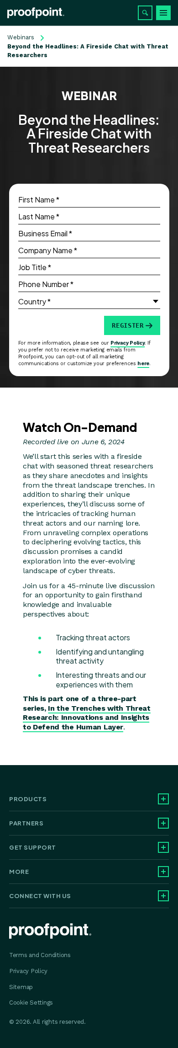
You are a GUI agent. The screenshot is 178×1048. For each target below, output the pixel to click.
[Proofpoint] (35, 13)
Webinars (20, 37)
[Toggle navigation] (163, 12)
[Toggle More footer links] (163, 871)
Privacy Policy (127, 343)
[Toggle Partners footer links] (163, 823)
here (143, 364)
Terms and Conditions (40, 955)
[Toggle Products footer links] (163, 799)
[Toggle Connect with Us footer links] (163, 896)
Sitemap (21, 987)
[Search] (145, 12)
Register (127, 325)
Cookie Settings (31, 1002)
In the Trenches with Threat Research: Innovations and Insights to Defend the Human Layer (87, 718)
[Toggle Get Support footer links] (163, 847)
